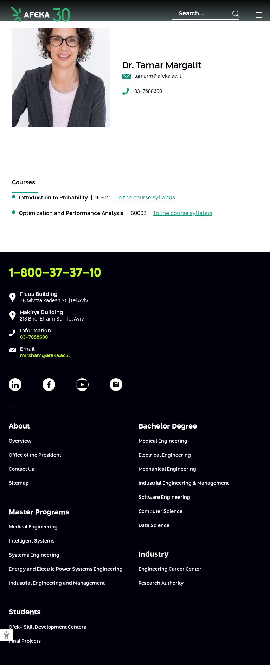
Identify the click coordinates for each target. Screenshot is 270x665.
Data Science (154, 525)
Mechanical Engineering (167, 469)
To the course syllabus (145, 198)
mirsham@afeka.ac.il (45, 355)
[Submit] (235, 14)
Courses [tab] (23, 183)
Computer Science (160, 511)
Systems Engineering (34, 555)
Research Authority (161, 583)
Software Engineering (164, 497)
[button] (6, 635)
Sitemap (19, 483)
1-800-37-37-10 (55, 273)
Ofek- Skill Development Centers (47, 627)
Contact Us (21, 469)
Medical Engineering (33, 527)
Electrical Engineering (165, 455)
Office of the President (35, 455)
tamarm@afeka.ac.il (157, 76)
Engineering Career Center (170, 569)
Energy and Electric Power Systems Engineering (66, 569)
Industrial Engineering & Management (184, 483)
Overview (20, 441)
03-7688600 (148, 91)
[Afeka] (40, 14)
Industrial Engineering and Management (57, 583)
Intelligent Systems (31, 541)
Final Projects (25, 641)
